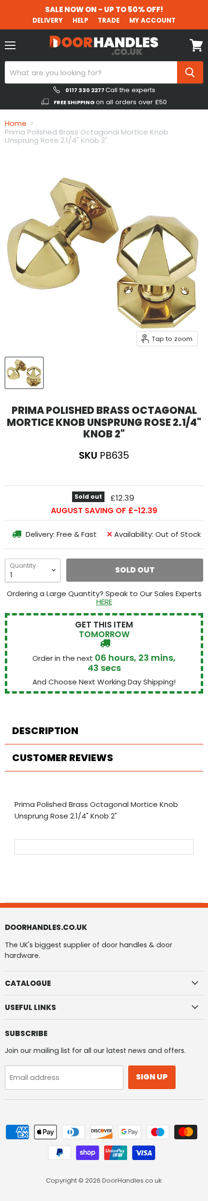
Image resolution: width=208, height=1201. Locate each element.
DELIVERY (47, 20)
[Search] (190, 72)
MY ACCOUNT (152, 20)
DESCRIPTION (45, 730)
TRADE (108, 20)
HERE (104, 602)
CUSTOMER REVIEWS (62, 757)
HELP (81, 20)
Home (16, 123)
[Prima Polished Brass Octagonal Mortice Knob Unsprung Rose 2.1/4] (24, 372)
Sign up (152, 1076)
